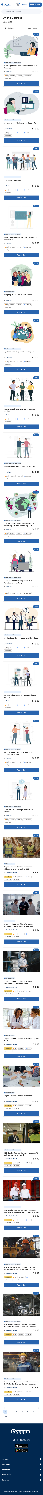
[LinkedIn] (21, 1439)
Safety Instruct (11, 872)
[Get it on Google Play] (21, 1450)
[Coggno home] (6, 4)
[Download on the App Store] (21, 1446)
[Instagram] (28, 1439)
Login (24, 4)
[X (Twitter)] (14, 1440)
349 (5, 1417)
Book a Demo (35, 4)
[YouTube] (24, 1439)
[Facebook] (17, 1439)
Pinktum (9, 71)
